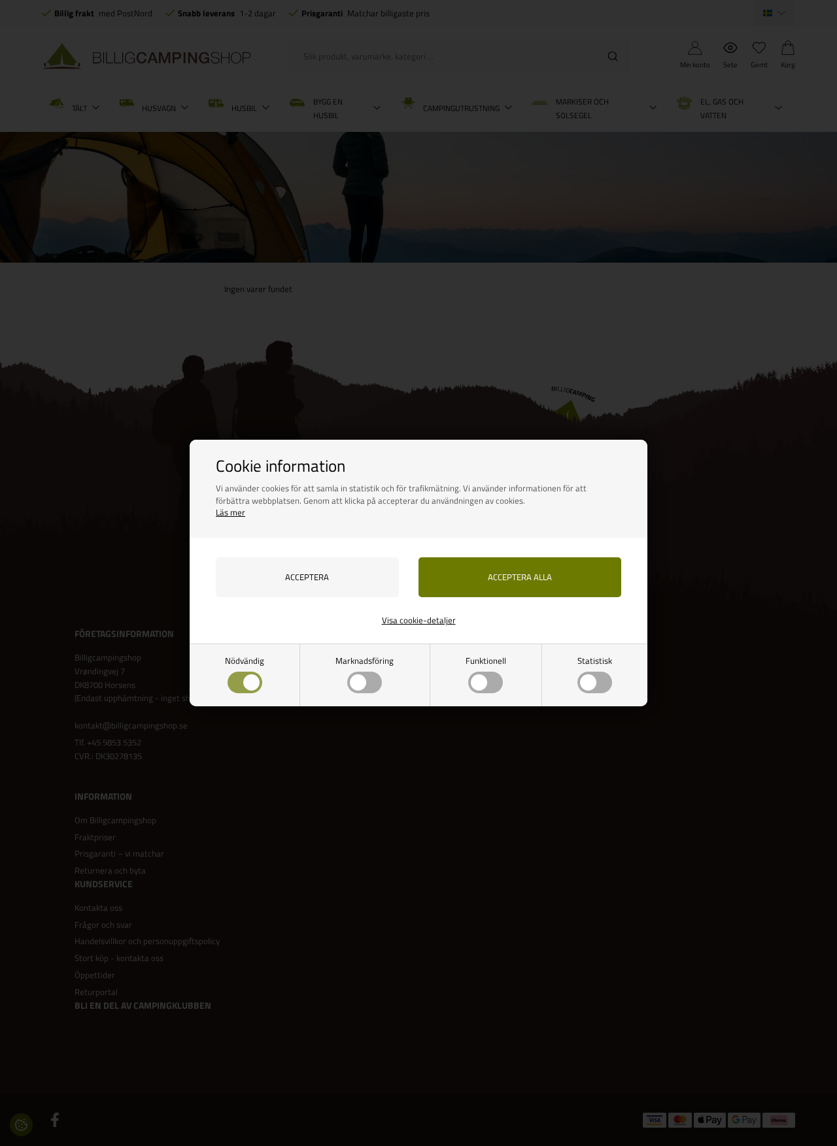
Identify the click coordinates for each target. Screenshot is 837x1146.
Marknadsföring (364, 660)
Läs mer (230, 512)
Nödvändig (244, 660)
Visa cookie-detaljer (419, 620)
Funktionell (486, 660)
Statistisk (594, 660)
